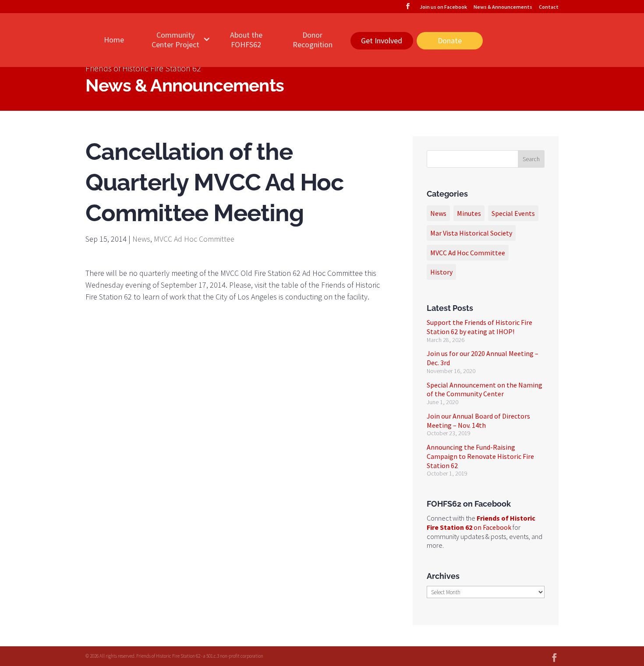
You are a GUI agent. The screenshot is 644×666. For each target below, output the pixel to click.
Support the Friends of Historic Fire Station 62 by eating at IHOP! (479, 327)
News (141, 239)
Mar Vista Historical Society (471, 233)
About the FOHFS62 (246, 39)
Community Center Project (175, 39)
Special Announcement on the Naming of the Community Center (484, 389)
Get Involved (381, 40)
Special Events (513, 213)
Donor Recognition (313, 39)
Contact (549, 7)
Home (114, 40)
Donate (450, 40)
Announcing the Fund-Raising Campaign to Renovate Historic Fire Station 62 (480, 456)
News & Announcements (503, 7)
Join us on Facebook (443, 7)
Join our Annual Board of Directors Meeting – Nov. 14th (478, 421)
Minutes (469, 213)
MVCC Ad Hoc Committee (194, 239)
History (441, 272)
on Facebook (481, 523)
